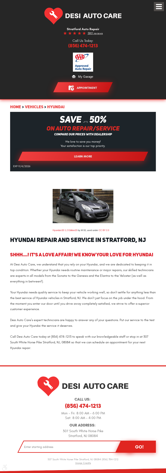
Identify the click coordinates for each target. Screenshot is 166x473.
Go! (139, 447)
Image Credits (83, 463)
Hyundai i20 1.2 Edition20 (65, 230)
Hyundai (56, 106)
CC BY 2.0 (104, 230)
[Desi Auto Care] (83, 16)
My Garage (85, 76)
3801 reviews (95, 33)
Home (15, 106)
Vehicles (34, 106)
